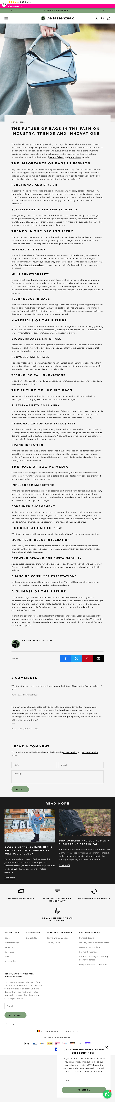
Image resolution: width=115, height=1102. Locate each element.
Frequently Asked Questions (93, 964)
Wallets (8, 956)
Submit (20, 789)
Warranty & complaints (90, 947)
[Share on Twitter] (76, 658)
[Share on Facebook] (65, 658)
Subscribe (15, 1015)
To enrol (84, 1090)
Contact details (86, 938)
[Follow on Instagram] (13, 1024)
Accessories (10, 961)
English (70, 1031)
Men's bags (9, 947)
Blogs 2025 (31, 938)
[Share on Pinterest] (87, 658)
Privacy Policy (70, 752)
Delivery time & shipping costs (94, 942)
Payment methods (88, 952)
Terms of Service (90, 752)
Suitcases (9, 952)
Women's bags (11, 942)
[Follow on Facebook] (5, 1024)
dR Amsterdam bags (33, 265)
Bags (7, 938)
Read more (9, 877)
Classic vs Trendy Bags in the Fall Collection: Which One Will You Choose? (28, 850)
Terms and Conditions (57, 938)
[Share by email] (98, 658)
